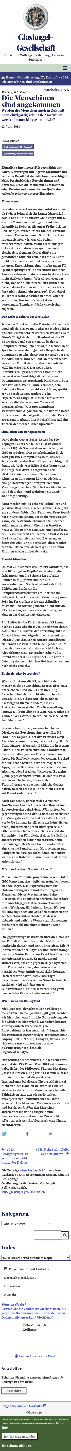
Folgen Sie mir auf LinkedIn (29, 1269)
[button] (12, 1134)
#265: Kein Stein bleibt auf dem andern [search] (52, 1151)
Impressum (12, 1286)
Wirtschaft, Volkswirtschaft (18, 153)
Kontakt (10, 1294)
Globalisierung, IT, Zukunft (37, 77)
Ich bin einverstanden (20, 1436)
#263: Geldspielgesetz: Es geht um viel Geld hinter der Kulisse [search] (15, 1155)
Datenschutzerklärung (20, 1277)
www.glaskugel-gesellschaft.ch (23, 1192)
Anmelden (13, 1390)
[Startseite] (35, 17)
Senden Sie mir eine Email (37, 1356)
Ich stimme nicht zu (16, 1445)
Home (9, 77)
